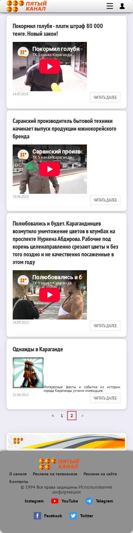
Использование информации (82, 489)
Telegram (104, 501)
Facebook (53, 516)
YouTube (70, 501)
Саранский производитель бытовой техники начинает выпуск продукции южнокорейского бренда (64, 128)
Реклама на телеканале (55, 474)
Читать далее (105, 97)
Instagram (34, 501)
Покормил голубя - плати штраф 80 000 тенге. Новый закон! (58, 30)
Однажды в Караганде (38, 349)
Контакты (18, 482)
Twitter (86, 516)
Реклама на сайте (100, 474)
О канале (18, 474)
